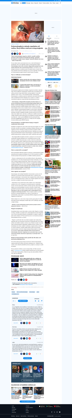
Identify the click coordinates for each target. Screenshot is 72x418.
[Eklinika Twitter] (56, 0)
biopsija (13, 292)
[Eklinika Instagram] (58, 0)
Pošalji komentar (23, 300)
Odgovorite (15, 323)
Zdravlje (17, 44)
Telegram (30, 284)
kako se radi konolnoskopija (22, 292)
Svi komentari (27, 358)
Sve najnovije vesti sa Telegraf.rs (53, 79)
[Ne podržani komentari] (42, 301)
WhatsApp (22, 284)
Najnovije (51, 90)
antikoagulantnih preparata (37, 167)
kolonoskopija (32, 292)
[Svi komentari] (35, 301)
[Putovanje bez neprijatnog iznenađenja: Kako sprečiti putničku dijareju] (27, 391)
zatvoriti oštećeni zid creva (17, 147)
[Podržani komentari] (39, 301)
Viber (26, 284)
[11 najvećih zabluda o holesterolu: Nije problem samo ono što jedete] (47, 186)
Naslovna (13, 44)
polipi (38, 292)
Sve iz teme (27, 380)
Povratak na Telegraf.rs (16, 0)
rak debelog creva (18, 250)
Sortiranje (36, 298)
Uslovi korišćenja (14, 287)
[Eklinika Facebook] (54, 0)
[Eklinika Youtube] (60, 0)
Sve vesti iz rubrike (28, 401)
